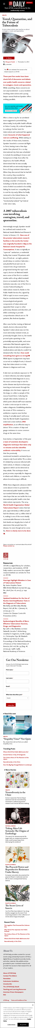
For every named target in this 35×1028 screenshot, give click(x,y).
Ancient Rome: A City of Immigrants (14, 755)
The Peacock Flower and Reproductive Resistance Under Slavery (17, 869)
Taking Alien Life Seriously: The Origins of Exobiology (17, 831)
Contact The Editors (10, 976)
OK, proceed (23, 1024)
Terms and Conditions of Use (19, 1000)
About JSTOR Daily (9, 973)
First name (9, 670)
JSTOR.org (6, 1000)
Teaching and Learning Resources (14, 989)
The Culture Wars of (16, 758)
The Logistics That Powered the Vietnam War (17, 926)
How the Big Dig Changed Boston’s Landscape (17, 765)
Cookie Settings (11, 1024)
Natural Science (10, 826)
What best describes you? (14, 694)
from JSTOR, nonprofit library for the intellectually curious (17, 9)
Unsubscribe (7, 984)
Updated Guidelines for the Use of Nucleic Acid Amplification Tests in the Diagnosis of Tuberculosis (16, 600)
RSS (4, 995)
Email (8, 686)
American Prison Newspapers (13, 992)
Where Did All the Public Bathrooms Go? (15, 752)
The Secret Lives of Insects (14, 907)
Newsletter (29, 2)
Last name (9, 678)
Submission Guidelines (11, 981)
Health (4, 15)
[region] (17, 1015)
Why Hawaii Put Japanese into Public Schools (15, 930)
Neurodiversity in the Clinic (11, 762)
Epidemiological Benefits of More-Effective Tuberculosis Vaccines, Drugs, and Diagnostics (16, 623)
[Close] (33, 1005)
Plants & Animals (10, 864)
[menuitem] (29, 2)
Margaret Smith (10, 62)
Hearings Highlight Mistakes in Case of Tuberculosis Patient (17, 581)
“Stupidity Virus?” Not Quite (17, 739)
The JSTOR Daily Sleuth (11, 986)
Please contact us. (9, 546)
